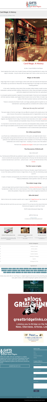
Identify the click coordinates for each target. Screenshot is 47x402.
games (19, 270)
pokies (5, 272)
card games (34, 268)
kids (45, 270)
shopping (13, 272)
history (32, 270)
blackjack (21, 268)
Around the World (5, 268)
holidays (35, 270)
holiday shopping (41, 270)
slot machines (18, 272)
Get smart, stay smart (42, 235)
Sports (34, 259)
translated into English (26, 144)
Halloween (28, 270)
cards (43, 268)
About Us (35, 353)
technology (38, 272)
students (29, 272)
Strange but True (34, 261)
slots (22, 272)
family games (4, 270)
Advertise (35, 357)
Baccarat (14, 268)
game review (14, 270)
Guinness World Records (35, 187)
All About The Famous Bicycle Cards (8, 235)
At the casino (34, 248)
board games (26, 268)
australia (10, 268)
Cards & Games (34, 253)
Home (1, 15)
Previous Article (33, 218)
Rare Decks (9, 272)
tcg (32, 272)
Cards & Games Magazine (38, 355)
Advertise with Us (14, 366)
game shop (23, 270)
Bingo (18, 268)
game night (9, 270)
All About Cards (5, 15)
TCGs (34, 272)
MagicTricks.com (35, 199)
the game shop (43, 272)
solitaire (25, 272)
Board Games (34, 251)
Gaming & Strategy (34, 256)
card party (39, 268)
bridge (30, 268)
